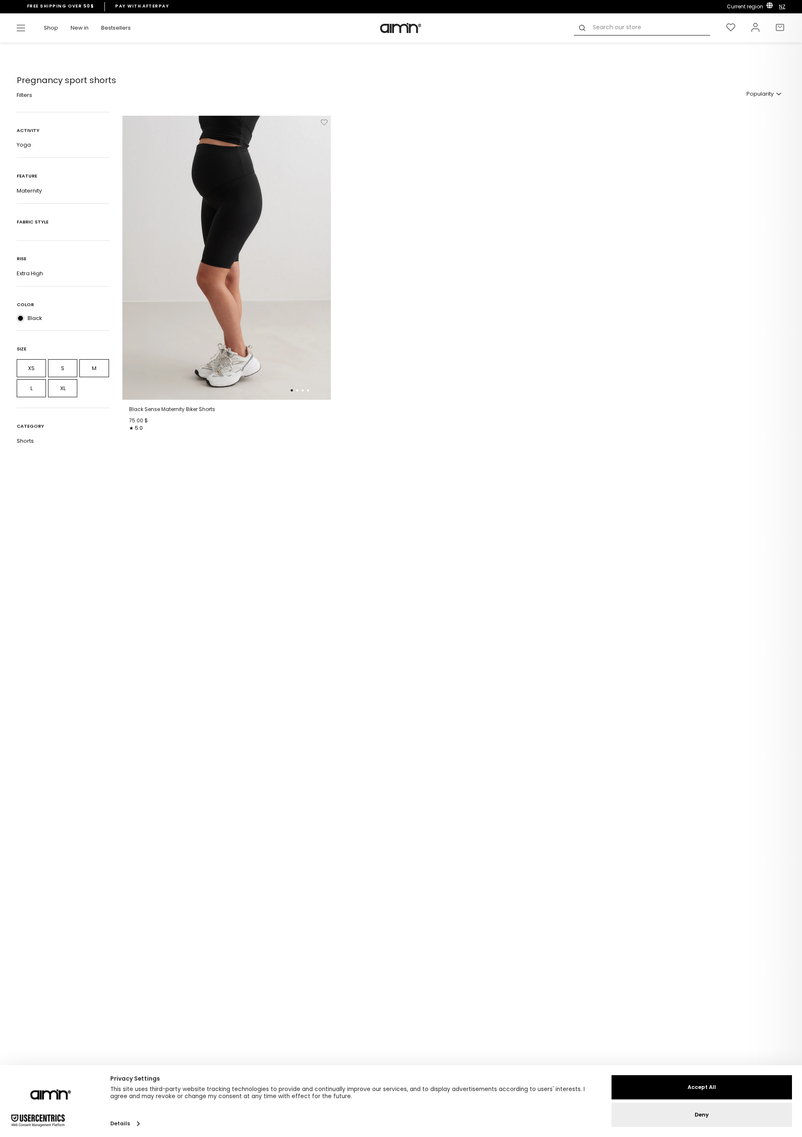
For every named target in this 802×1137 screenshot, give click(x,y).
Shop (51, 28)
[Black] (20, 318)
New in (80, 28)
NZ (782, 6)
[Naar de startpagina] (401, 28)
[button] (292, 390)
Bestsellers (116, 28)
